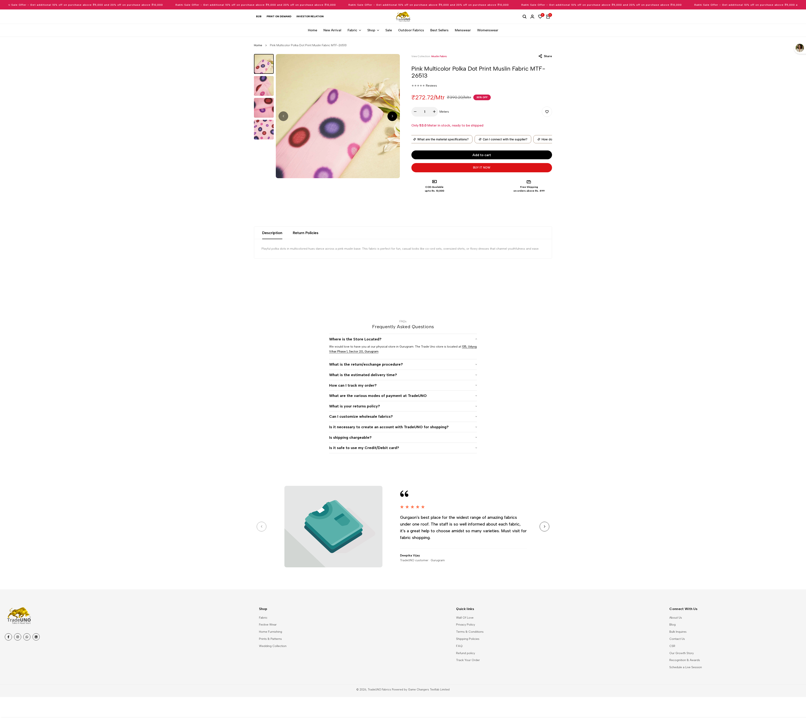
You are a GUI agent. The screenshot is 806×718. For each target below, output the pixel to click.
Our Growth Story (681, 653)
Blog (672, 624)
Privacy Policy (465, 624)
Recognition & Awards (684, 660)
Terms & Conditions (470, 632)
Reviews (431, 85)
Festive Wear (268, 624)
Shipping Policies (467, 639)
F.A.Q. (459, 646)
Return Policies (305, 233)
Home (258, 45)
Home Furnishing (270, 632)
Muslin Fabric (439, 56)
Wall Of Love (465, 617)
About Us (675, 617)
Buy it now (481, 167)
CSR (672, 646)
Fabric (263, 617)
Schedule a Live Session (685, 667)
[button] (547, 112)
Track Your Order (468, 660)
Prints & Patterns (270, 639)
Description (272, 233)
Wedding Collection (273, 646)
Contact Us (677, 639)
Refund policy (465, 653)
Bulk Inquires (678, 632)
